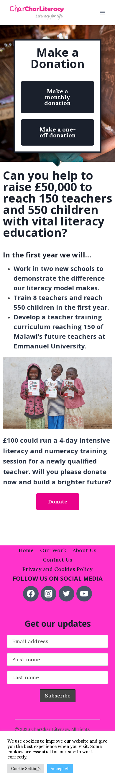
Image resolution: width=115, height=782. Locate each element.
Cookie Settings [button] (26, 768)
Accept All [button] (60, 768)
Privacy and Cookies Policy (57, 569)
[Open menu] (102, 12)
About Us (84, 550)
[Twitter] (66, 593)
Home (26, 550)
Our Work (53, 550)
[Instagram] (48, 593)
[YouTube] (84, 593)
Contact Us (57, 559)
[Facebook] (31, 593)
